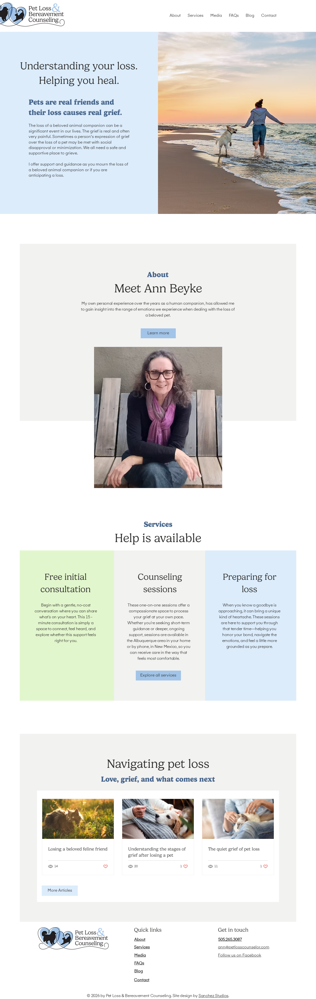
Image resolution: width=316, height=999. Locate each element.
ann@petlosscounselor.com (243, 947)
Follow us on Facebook (239, 956)
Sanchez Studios (213, 996)
